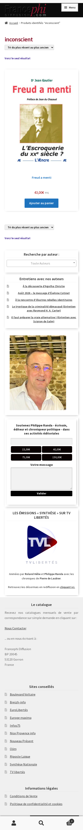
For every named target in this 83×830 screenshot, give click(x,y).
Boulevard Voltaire (22, 694)
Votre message (41, 465)
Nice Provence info (23, 733)
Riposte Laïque (20, 756)
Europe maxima (20, 718)
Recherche (41, 823)
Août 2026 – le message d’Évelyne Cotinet (44, 293)
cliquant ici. (67, 587)
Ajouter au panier (41, 203)
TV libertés (17, 772)
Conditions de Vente (23, 796)
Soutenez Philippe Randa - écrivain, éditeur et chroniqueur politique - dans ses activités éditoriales (41, 429)
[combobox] (42, 263)
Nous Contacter (15, 628)
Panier (64, 820)
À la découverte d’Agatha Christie (44, 286)
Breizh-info (18, 702)
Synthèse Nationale (23, 764)
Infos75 (15, 725)
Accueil (13, 23)
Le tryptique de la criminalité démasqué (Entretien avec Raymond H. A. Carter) (44, 308)
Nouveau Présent (21, 741)
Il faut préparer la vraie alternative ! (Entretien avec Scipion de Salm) (43, 319)
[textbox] (41, 263)
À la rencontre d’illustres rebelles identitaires (43, 300)
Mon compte (14, 823)
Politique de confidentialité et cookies (36, 804)
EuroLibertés (19, 710)
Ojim (13, 749)
